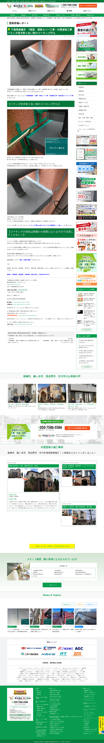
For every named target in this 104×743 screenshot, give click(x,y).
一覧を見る (87, 329)
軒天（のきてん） (64, 677)
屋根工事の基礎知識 (55, 733)
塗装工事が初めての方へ (56, 690)
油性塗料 (84, 668)
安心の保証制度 (53, 706)
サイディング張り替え (85, 121)
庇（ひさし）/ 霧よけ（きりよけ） (37, 675)
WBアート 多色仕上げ (90, 692)
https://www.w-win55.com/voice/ (22, 304)
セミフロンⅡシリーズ (90, 714)
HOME (37, 688)
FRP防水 (56, 681)
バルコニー (47, 670)
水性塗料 (24, 670)
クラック (21, 668)
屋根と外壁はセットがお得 (56, 731)
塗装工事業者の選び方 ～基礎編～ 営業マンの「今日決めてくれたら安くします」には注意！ (65, 717)
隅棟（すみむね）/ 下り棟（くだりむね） (72, 679)
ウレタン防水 (73, 670)
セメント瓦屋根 (56, 671)
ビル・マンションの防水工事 (41, 720)
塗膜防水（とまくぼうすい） (27, 671)
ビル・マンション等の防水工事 (86, 130)
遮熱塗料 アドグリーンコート (90, 704)
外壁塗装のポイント (55, 713)
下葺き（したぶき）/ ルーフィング (65, 673)
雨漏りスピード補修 (55, 692)
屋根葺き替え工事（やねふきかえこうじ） (39, 673)
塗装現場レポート (68, 604)
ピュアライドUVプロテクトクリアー (90, 710)
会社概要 (87, 724)
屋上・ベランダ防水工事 (42, 704)
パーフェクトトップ (89, 698)
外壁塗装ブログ (91, 604)
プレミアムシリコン (89, 700)
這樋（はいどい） (82, 675)
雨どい (42, 677)
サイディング (57, 668)
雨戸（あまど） (61, 675)
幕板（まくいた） (71, 675)
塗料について (87, 688)
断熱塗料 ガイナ (88, 690)
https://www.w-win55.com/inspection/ (27, 315)
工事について (52, 688)
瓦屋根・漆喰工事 (75, 15)
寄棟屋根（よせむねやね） (29, 679)
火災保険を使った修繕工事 (41, 727)
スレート (75, 681)
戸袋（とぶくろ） (51, 675)
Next (98, 397)
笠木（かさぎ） (22, 675)
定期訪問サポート (54, 708)
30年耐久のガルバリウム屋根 (57, 727)
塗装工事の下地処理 (55, 700)
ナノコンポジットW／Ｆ (90, 694)
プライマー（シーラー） (46, 668)
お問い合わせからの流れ (56, 696)
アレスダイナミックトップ (91, 718)
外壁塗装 (12, 15)
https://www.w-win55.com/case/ (22, 302)
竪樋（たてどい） (40, 681)
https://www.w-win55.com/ (13, 284)
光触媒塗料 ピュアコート (91, 706)
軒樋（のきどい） (29, 681)
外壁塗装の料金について (41, 722)
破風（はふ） (74, 677)
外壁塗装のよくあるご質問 (91, 729)
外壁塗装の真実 (52, 711)
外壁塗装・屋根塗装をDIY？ (56, 729)
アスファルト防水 (63, 670)
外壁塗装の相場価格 (41, 730)
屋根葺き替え (46, 15)
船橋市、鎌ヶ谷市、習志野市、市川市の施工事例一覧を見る (53, 546)
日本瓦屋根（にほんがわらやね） (70, 671)
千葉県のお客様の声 (41, 734)
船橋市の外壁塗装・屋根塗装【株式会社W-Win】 (47, 741)
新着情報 (80, 604)
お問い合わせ (87, 727)
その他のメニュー (88, 733)
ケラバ (18, 679)
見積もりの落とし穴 (55, 725)
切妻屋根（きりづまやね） (43, 679)
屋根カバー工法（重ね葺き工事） (41, 698)
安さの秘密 (39, 724)
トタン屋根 (82, 671)
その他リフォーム (84, 125)
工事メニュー (39, 690)
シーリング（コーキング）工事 (35, 670)
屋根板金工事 (90, 15)
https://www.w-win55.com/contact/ (23, 324)
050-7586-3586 (70, 5)
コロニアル (82, 681)
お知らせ (87, 725)
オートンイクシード (55, 702)
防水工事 (34, 15)
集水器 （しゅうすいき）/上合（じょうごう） (28, 677)
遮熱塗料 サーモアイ (89, 696)
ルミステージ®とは (89, 712)
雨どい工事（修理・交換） (86, 118)
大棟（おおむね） (56, 679)
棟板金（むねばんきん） (52, 677)
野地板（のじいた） (80, 673)
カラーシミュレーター (55, 698)
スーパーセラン (88, 716)
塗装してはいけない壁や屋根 (57, 721)
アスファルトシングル (65, 681)
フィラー (36, 668)
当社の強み (87, 722)
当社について (53, 585)
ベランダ (55, 670)
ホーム (15, 11)
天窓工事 (81, 114)
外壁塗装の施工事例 (40, 732)
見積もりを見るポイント (56, 723)
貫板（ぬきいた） (83, 677)
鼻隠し (21, 681)
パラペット (48, 681)
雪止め (53, 673)
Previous (6, 397)
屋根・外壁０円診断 (55, 694)
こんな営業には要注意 (55, 719)
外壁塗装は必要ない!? (55, 709)
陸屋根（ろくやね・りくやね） (43, 671)
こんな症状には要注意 (55, 704)
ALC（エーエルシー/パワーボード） (71, 668)
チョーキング (29, 668)
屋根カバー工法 (60, 15)
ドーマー (86, 679)
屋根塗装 (23, 15)
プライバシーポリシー (90, 731)
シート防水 (80, 670)
